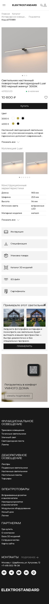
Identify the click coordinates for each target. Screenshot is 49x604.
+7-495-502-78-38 (11, 565)
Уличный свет (9, 437)
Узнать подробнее (18, 396)
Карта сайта (8, 543)
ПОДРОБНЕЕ (28, 557)
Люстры (6, 464)
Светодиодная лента (13, 441)
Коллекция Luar (12, 148)
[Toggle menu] (4, 5)
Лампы (5, 444)
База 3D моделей (11, 536)
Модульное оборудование (16, 508)
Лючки (5, 515)
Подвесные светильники (15, 468)
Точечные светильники (14, 434)
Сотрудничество (10, 540)
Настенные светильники (15, 471)
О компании (8, 533)
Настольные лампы (12, 475)
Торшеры (7, 478)
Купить (24, 106)
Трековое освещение (13, 430)
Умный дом (8, 512)
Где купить (7, 529)
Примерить (24, 346)
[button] (22, 75)
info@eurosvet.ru (10, 568)
